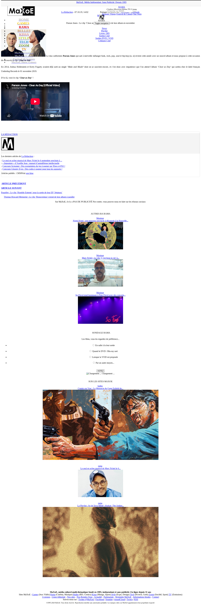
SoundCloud (119, 599)
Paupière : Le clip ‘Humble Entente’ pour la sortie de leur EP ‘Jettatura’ (31, 192)
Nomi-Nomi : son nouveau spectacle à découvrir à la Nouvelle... (100, 221)
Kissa (94, 594)
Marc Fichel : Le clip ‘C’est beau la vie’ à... (100, 258)
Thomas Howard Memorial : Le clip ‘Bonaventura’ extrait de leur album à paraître (39, 197)
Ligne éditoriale (58, 597)
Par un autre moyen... (105, 363)
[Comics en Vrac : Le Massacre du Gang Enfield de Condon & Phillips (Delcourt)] (100, 459)
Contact (155, 597)
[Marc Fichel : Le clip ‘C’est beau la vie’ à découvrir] (100, 286)
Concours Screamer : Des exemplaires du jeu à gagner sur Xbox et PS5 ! (33, 166)
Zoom (151, 594)
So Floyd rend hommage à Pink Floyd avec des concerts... (100, 295)
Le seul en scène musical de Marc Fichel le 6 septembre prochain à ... (32, 160)
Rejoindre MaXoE (123, 597)
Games (35, 594)
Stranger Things (109, 14)
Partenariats (109, 597)
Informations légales (142, 597)
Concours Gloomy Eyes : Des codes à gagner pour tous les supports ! (32, 169)
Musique (100, 218)
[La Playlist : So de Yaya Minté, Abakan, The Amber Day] (100, 576)
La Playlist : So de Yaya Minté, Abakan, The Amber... (100, 505)
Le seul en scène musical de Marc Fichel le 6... (100, 468)
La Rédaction (9, 134)
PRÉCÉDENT (14, 183)
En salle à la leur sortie (105, 345)
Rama (52, 594)
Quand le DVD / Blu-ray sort (105, 351)
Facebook (100, 599)
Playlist (104, 31)
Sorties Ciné (104, 36)
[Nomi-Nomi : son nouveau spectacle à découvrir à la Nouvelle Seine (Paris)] (100, 248)
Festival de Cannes (124, 14)
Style (113, 594)
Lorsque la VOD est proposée (105, 357)
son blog (29, 173)
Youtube (109, 599)
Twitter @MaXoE (86, 599)
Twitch (130, 599)
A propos (46, 597)
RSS (136, 599)
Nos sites (71, 597)
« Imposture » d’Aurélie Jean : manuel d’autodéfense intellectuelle (30, 163)
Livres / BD (104, 33)
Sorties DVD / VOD (104, 38)
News (104, 28)
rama (100, 466)
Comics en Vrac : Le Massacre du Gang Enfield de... (100, 388)
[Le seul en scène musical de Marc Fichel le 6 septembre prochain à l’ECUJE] (100, 496)
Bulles (76, 594)
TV (170, 594)
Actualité (98, 597)
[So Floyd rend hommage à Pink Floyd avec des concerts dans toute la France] (100, 323)
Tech (132, 594)
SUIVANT (11, 188)
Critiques (104, 41)
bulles (100, 386)
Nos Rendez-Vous (84, 597)
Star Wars (137, 14)
